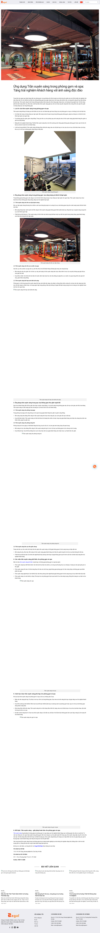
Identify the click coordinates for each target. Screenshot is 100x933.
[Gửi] (98, 2)
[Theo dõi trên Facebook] (9, 927)
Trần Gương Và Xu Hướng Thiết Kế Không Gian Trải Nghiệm (82, 894)
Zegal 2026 (62, 2)
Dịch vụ (54, 2)
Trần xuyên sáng (17, 833)
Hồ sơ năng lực (40, 2)
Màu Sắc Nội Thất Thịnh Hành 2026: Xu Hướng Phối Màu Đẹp (14, 894)
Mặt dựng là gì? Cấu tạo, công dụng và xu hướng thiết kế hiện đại (49, 894)
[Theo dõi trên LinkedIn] (15, 927)
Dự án (48, 2)
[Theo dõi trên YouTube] (17, 927)
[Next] (97, 883)
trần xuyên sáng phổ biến (26, 562)
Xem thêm (3, 903)
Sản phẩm (30, 2)
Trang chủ (22, 2)
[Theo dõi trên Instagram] (12, 927)
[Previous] (2, 883)
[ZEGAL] (8, 2)
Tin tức (70, 2)
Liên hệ (76, 2)
